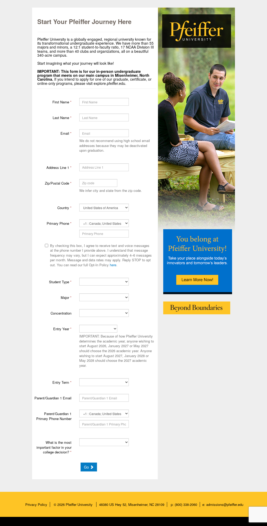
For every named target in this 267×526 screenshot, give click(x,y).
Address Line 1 (58, 167)
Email (65, 133)
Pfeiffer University (80, 504)
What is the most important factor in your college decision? (54, 447)
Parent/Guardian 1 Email (52, 397)
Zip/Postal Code (58, 183)
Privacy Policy (36, 504)
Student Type (60, 281)
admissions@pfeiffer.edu (224, 504)
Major (66, 297)
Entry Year (62, 328)
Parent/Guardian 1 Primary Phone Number (53, 416)
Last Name (62, 117)
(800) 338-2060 (186, 504)
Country (64, 207)
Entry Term (61, 382)
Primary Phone (59, 223)
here (113, 264)
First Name (61, 101)
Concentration (61, 313)
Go (87, 467)
